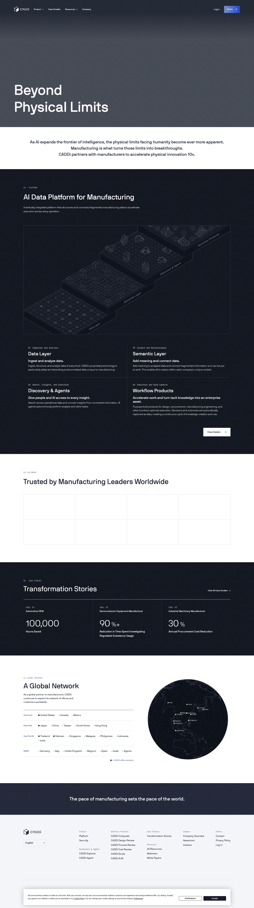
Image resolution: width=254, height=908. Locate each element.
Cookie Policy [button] (79, 899)
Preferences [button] (138, 899)
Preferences (190, 898)
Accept (215, 898)
